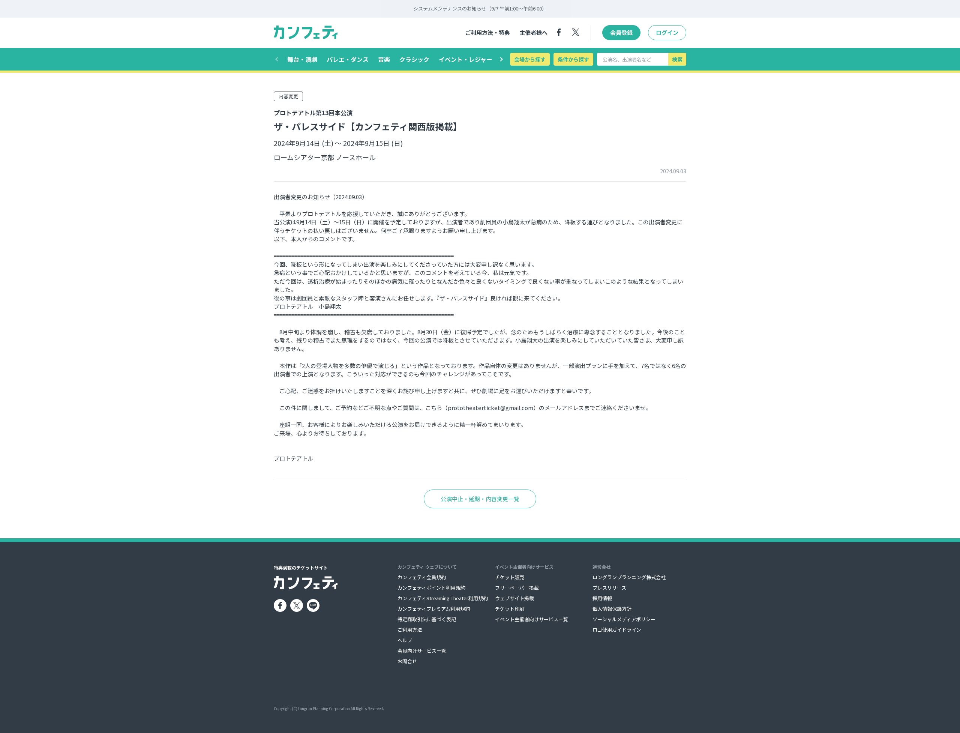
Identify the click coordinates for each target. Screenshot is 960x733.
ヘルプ (405, 640)
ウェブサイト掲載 (514, 598)
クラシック (414, 59)
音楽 (384, 59)
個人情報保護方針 (612, 608)
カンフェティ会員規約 (422, 577)
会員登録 (621, 32)
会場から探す (530, 59)
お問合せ (407, 661)
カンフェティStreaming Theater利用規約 (443, 598)
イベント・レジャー (465, 59)
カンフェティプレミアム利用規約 (434, 608)
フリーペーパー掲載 (517, 587)
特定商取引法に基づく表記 (427, 619)
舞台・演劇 (302, 59)
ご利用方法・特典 (487, 32)
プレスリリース (609, 587)
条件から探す (573, 59)
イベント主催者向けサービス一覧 (531, 619)
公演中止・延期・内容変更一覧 (480, 499)
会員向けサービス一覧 (422, 650)
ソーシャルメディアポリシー (624, 619)
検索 (677, 59)
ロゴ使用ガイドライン (616, 629)
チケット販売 (509, 577)
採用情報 (602, 598)
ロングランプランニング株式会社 (629, 577)
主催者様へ (533, 32)
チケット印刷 (509, 608)
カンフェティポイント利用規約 (431, 587)
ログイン (667, 32)
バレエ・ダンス (348, 59)
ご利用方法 (410, 629)
